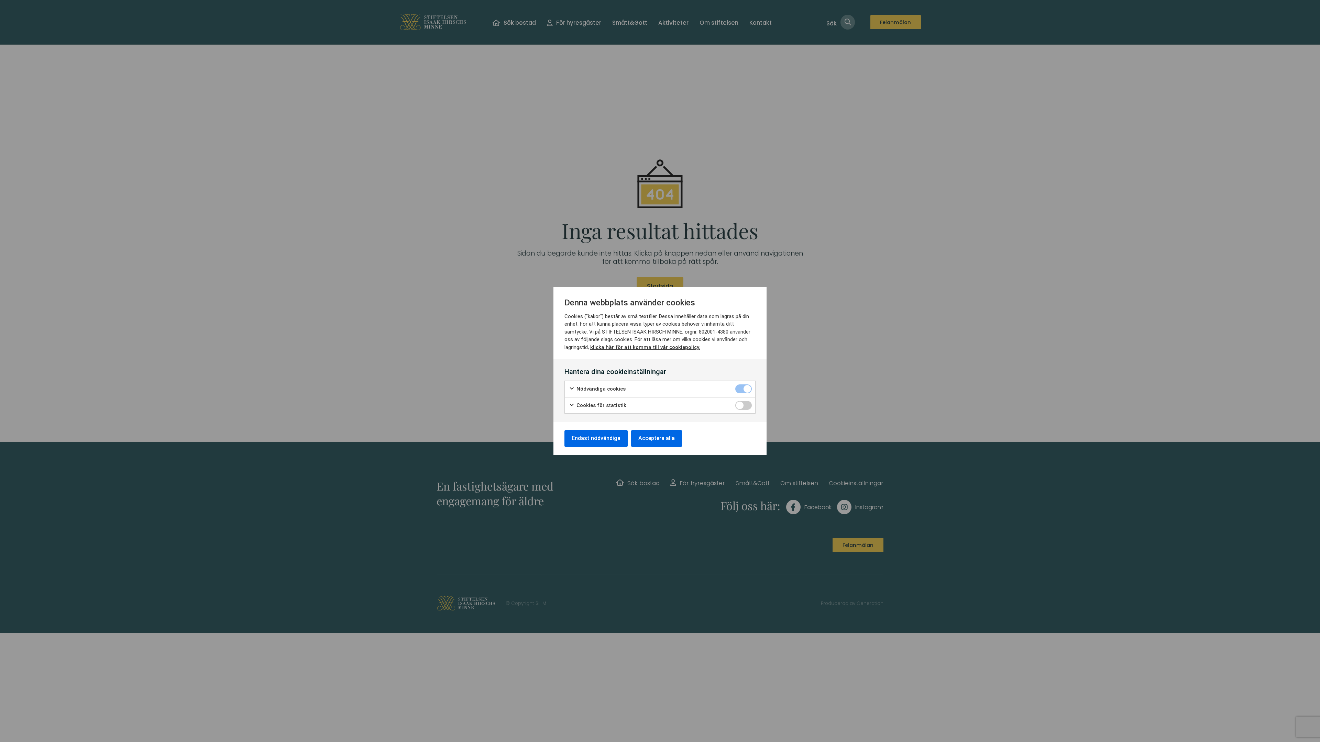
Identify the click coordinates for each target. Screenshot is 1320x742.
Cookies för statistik (600, 405)
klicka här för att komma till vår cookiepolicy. (645, 347)
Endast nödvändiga (596, 438)
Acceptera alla (656, 438)
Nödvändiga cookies (600, 389)
